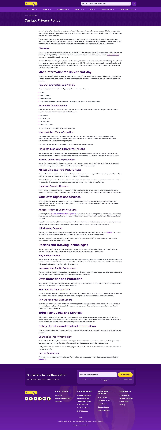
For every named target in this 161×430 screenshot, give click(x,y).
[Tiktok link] (49, 398)
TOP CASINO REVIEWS (103, 392)
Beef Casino (102, 397)
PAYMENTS (78, 9)
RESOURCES (125, 391)
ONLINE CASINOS (30, 9)
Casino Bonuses (82, 405)
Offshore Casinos (83, 398)
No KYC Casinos (82, 411)
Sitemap (122, 405)
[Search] (129, 4)
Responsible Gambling (63, 398)
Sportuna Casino (104, 410)
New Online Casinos (84, 408)
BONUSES (46, 9)
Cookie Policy (124, 401)
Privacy (126, 379)
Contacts (58, 401)
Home (26, 15)
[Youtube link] (44, 398)
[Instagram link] (35, 398)
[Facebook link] (31, 398)
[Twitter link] (26, 398)
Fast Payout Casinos (84, 401)
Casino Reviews (62, 9)
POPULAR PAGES (84, 391)
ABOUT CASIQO (62, 391)
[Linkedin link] (40, 398)
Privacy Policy (124, 395)
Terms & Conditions (126, 398)
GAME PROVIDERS (106, 9)
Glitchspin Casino (104, 401)
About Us (58, 395)
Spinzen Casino (103, 407)
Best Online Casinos (84, 395)
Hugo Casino (102, 404)
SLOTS (92, 9)
